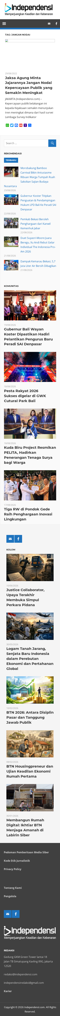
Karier (8, 991)
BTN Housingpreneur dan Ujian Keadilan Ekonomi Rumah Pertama (29, 771)
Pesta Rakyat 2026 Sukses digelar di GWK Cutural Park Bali (25, 396)
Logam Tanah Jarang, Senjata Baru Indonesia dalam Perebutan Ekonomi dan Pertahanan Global (29, 659)
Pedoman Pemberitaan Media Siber (26, 852)
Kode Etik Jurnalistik (17, 860)
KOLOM (10, 549)
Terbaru (11, 160)
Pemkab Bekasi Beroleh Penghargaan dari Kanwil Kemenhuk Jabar (35, 223)
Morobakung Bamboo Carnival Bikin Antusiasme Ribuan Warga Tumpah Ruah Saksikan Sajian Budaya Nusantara (29, 177)
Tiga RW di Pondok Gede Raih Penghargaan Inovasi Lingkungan (28, 514)
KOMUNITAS (11, 286)
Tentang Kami (13, 888)
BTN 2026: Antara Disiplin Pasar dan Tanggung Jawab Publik (30, 717)
